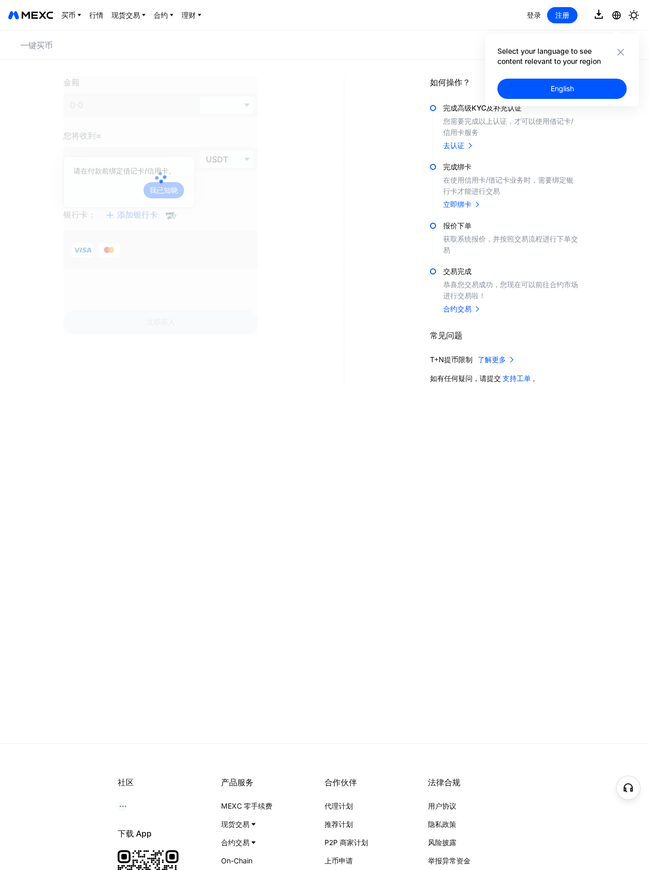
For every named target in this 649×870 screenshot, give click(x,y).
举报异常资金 (449, 860)
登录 (534, 15)
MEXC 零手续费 (246, 806)
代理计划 (338, 806)
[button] (628, 788)
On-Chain (237, 860)
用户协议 (442, 806)
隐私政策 (442, 824)
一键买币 (36, 45)
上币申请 (338, 860)
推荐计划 (338, 824)
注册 (562, 15)
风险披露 (442, 842)
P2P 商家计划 (346, 842)
